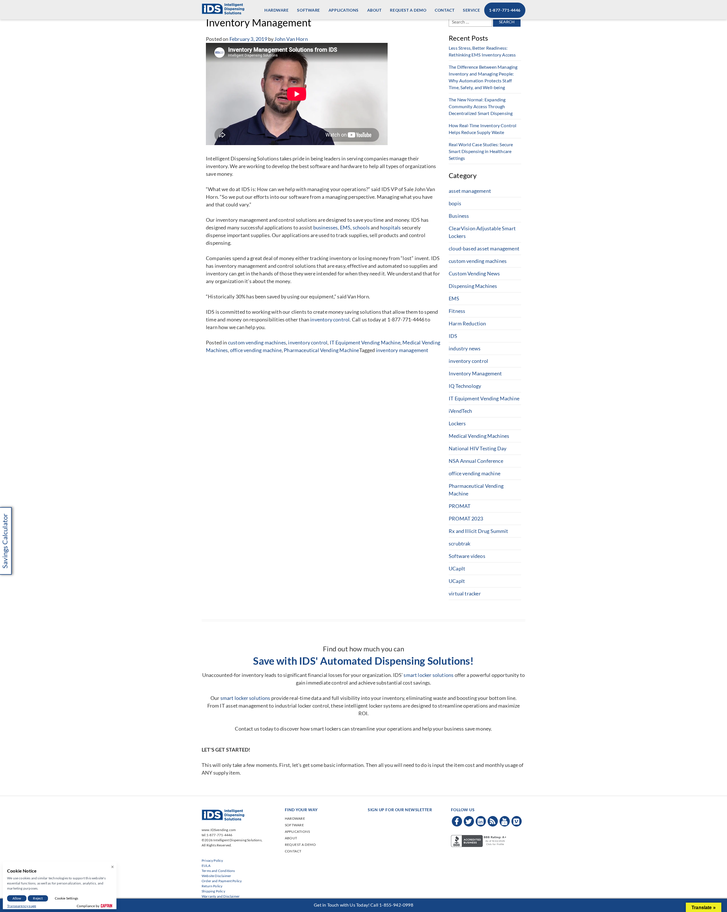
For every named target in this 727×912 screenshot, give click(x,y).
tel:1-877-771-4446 (217, 835)
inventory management (402, 350)
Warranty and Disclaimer (221, 896)
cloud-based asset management (484, 248)
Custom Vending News (474, 273)
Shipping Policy (213, 891)
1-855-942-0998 (396, 904)
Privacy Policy (212, 860)
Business (459, 216)
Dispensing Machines (473, 286)
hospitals (390, 227)
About (374, 10)
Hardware (276, 10)
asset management (470, 191)
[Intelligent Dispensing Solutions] (223, 8)
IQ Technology (465, 386)
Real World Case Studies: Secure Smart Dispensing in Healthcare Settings (481, 151)
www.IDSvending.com (219, 830)
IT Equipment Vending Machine (365, 342)
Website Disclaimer (216, 876)
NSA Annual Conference (476, 461)
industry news (465, 348)
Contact (444, 10)
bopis (455, 203)
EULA (206, 865)
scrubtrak (460, 543)
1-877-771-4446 (505, 10)
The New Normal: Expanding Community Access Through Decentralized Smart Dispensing (481, 106)
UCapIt (457, 568)
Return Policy (212, 886)
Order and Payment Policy (222, 881)
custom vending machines (257, 342)
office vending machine (256, 350)
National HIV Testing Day (477, 448)
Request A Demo (408, 10)
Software (308, 10)
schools (361, 227)
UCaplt (457, 581)
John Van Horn (291, 39)
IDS (453, 336)
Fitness (457, 311)
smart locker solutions (429, 675)
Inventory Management (475, 373)
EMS (345, 227)
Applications (344, 10)
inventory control (330, 319)
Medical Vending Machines (479, 436)
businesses (325, 227)
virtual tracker (465, 593)
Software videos (467, 556)
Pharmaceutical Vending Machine (321, 350)
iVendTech (460, 411)
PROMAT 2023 (466, 518)
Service (471, 10)
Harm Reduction (467, 323)
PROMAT (460, 506)
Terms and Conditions (218, 871)
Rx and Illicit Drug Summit (478, 531)
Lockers (457, 423)
